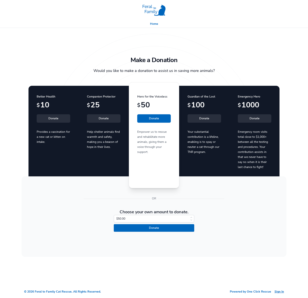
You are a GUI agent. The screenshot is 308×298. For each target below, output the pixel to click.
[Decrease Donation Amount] (191, 220)
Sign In (279, 292)
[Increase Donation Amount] (191, 217)
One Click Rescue (259, 292)
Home (154, 24)
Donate (53, 118)
